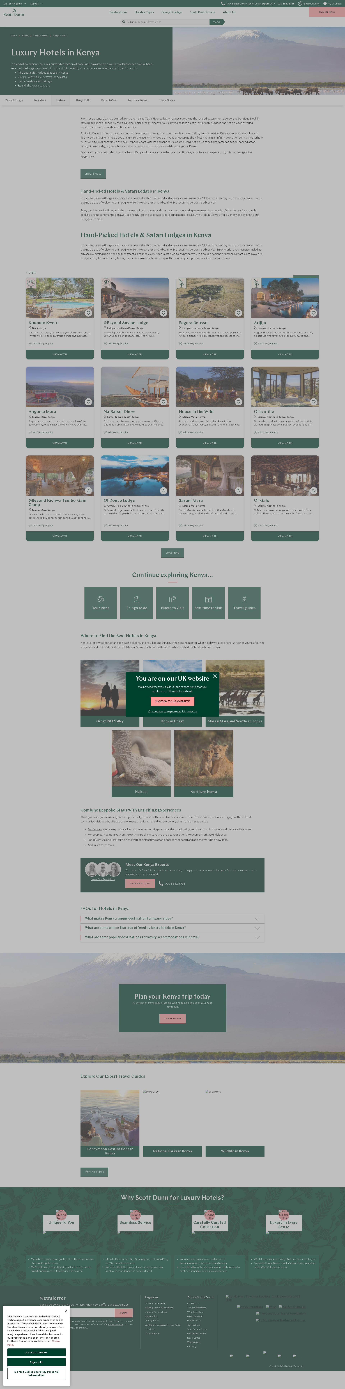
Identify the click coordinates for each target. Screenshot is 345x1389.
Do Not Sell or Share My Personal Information (36, 1373)
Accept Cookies (36, 1352)
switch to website (172, 701)
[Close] (66, 1311)
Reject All (36, 1362)
